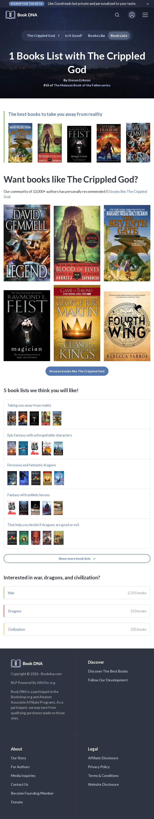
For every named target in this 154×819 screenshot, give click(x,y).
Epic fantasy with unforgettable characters (39, 435)
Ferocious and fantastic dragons (31, 465)
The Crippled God (41, 35)
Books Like (96, 35)
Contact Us (19, 784)
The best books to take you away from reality (55, 114)
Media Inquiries (23, 775)
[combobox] (117, 14)
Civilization (16, 629)
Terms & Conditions (103, 775)
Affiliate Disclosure (103, 758)
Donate (17, 802)
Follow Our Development (108, 680)
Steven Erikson (79, 80)
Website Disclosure (103, 784)
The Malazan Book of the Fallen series (82, 85)
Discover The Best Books (108, 671)
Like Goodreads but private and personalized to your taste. (92, 3)
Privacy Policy (99, 766)
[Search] (117, 14)
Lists (119, 35)
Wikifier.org (46, 683)
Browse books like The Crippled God (77, 371)
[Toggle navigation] (145, 14)
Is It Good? (74, 35)
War (11, 593)
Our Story (18, 758)
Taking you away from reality (29, 405)
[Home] (24, 15)
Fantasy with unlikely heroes (28, 495)
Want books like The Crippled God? (71, 179)
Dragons (14, 611)
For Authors (20, 766)
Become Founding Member (32, 793)
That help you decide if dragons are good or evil (43, 525)
